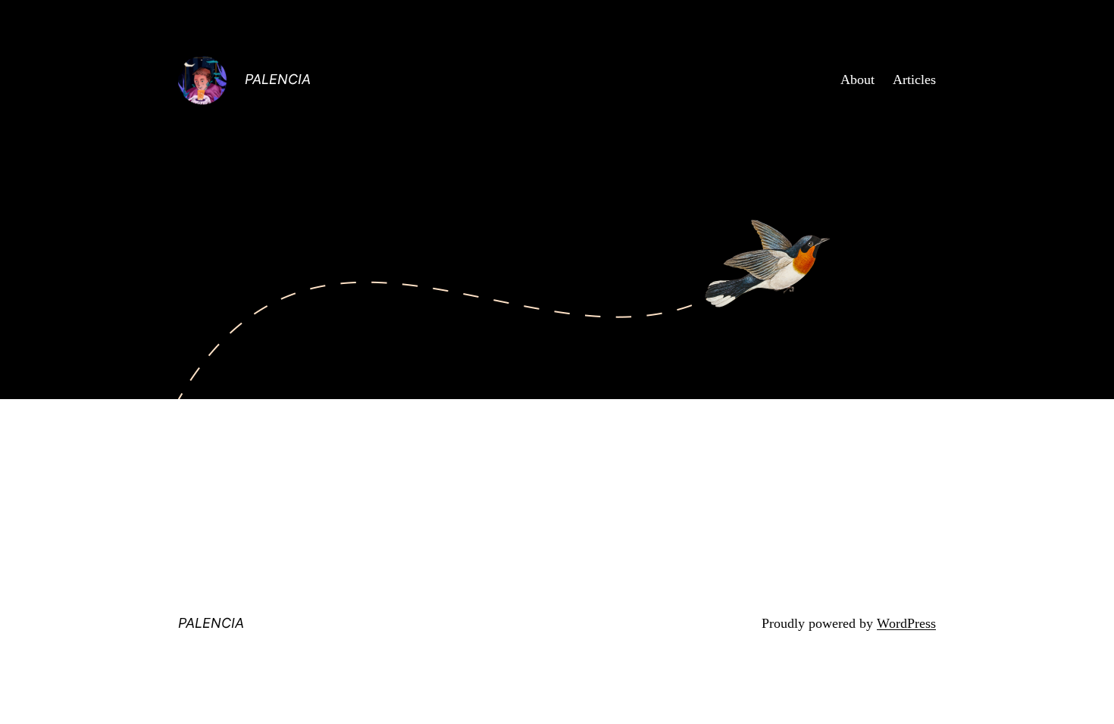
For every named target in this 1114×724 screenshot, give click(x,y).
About (857, 79)
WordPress (906, 623)
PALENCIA (278, 79)
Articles (914, 79)
